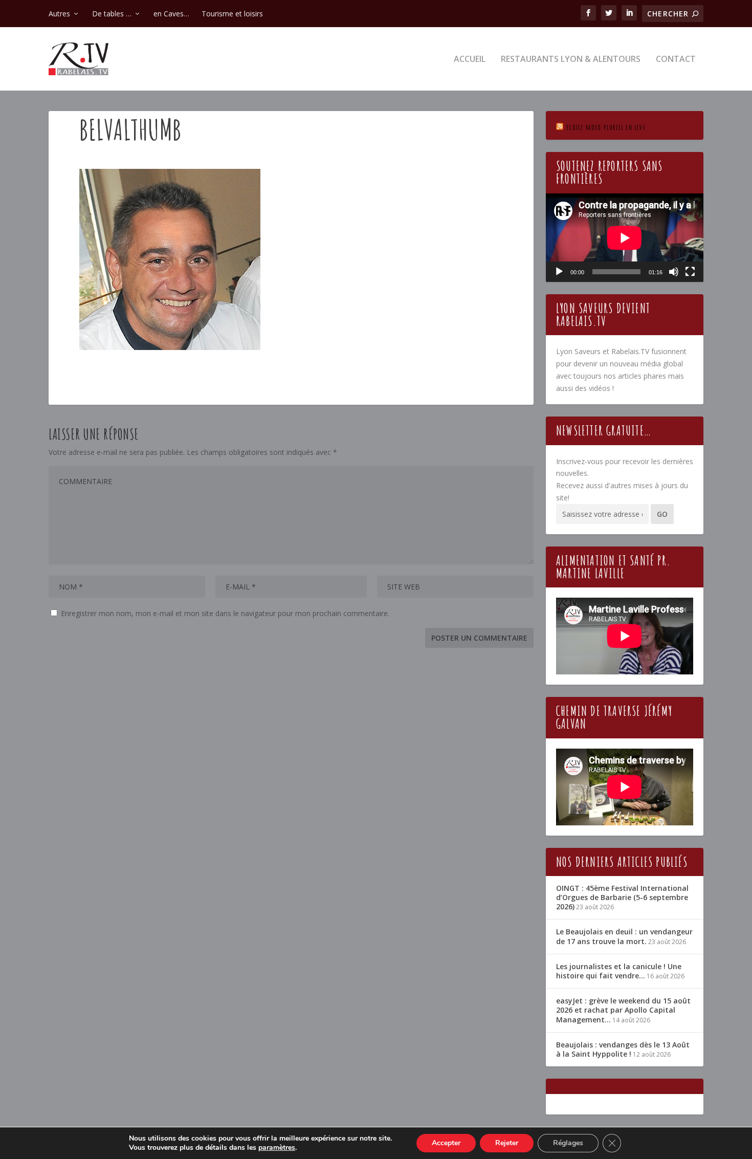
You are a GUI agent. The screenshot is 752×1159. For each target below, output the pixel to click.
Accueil (469, 59)
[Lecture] (559, 272)
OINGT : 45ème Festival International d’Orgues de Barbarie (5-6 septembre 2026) (622, 897)
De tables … (111, 13)
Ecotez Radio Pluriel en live (606, 127)
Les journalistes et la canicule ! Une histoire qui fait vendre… (618, 970)
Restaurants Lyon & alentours (570, 59)
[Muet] (674, 272)
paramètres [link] (276, 1147)
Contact (676, 59)
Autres (59, 13)
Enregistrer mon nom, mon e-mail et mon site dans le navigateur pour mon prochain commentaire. (225, 613)
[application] (624, 237)
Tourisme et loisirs (232, 13)
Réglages (568, 1143)
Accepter (446, 1143)
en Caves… (171, 13)
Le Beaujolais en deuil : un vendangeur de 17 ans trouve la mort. (624, 936)
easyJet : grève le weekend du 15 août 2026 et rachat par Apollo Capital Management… (623, 1010)
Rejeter (506, 1143)
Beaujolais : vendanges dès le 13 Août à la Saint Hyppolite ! (623, 1049)
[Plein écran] (690, 272)
